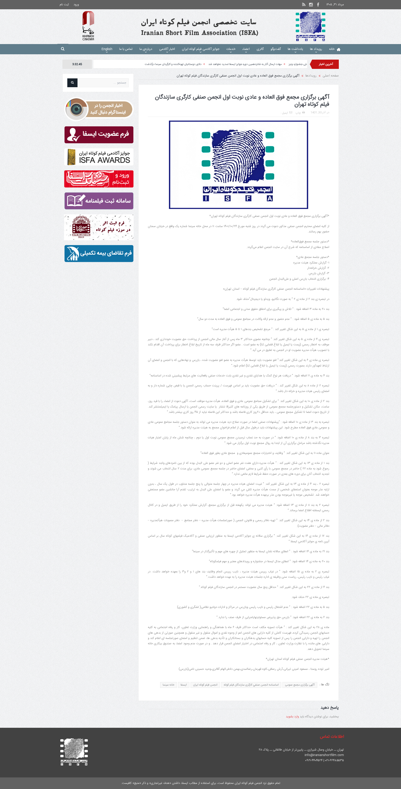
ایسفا (184, 685)
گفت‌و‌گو (276, 49)
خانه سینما (168, 685)
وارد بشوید (292, 716)
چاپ (298, 113)
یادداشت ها (295, 49)
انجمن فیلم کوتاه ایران (205, 685)
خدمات (230, 49)
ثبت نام (64, 4)
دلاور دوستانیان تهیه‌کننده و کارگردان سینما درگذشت (206, 64)
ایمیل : (284, 113)
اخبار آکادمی (167, 49)
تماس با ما (126, 49)
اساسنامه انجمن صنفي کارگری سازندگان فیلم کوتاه (251, 685)
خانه (331, 49)
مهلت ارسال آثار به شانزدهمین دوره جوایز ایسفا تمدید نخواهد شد (278, 64)
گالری (260, 49)
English (106, 49)
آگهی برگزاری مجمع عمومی (300, 685)
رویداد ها (316, 49)
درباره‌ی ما (145, 49)
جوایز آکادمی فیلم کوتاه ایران (200, 49)
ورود (76, 4)
